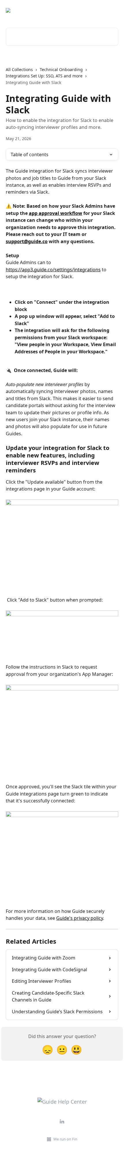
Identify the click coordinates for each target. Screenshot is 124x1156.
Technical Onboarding (61, 69)
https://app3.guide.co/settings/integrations (53, 269)
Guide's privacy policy (79, 918)
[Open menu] (113, 10)
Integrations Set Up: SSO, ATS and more (44, 76)
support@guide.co (27, 241)
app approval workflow (55, 213)
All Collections (19, 69)
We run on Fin (65, 1139)
